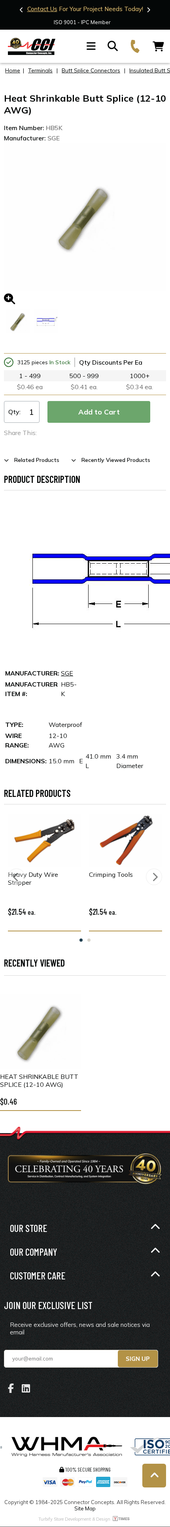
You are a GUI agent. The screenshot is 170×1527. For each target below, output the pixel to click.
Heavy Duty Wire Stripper (33, 878)
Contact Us (42, 9)
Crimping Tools (111, 874)
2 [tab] (89, 940)
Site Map (85, 1508)
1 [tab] (81, 940)
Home (12, 70)
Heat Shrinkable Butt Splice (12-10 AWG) (39, 1080)
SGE (67, 673)
